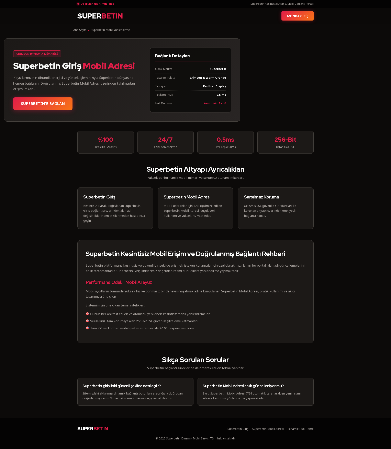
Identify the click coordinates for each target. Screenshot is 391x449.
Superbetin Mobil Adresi (268, 429)
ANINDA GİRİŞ (297, 16)
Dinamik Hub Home (301, 429)
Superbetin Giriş (237, 429)
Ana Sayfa (80, 30)
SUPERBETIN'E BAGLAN (43, 103)
